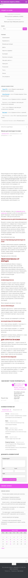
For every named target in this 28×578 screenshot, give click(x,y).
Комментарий (6, 458)
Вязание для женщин (7, 44)
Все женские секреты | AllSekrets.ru (11, 2)
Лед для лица (4, 398)
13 (14, 539)
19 (10, 541)
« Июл (2, 548)
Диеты (4, 47)
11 (6, 539)
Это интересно (6, 76)
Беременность (5, 40)
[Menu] (26, 2)
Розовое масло (20, 120)
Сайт (4, 473)
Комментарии (6, 409)
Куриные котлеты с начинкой (19, 99)
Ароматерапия (5, 37)
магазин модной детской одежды (10, 517)
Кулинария (5, 53)
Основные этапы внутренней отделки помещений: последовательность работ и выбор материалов (13, 522)
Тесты (3, 70)
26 (10, 544)
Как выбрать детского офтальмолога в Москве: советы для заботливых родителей (19, 395)
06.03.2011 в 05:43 (13, 428)
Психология (5, 66)
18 (6, 541)
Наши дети (5, 63)
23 (25, 541)
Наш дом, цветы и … (7, 60)
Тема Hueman (20, 571)
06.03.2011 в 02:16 (14, 413)
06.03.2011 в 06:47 (13, 436)
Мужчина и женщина (7, 57)
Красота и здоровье (7, 127)
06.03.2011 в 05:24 (13, 420)
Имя (4, 468)
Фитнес (4, 73)
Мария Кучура (5, 133)
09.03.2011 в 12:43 (20, 442)
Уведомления (17, 409)
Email (16, 468)
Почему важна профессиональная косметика (13, 494)
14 (17, 539)
